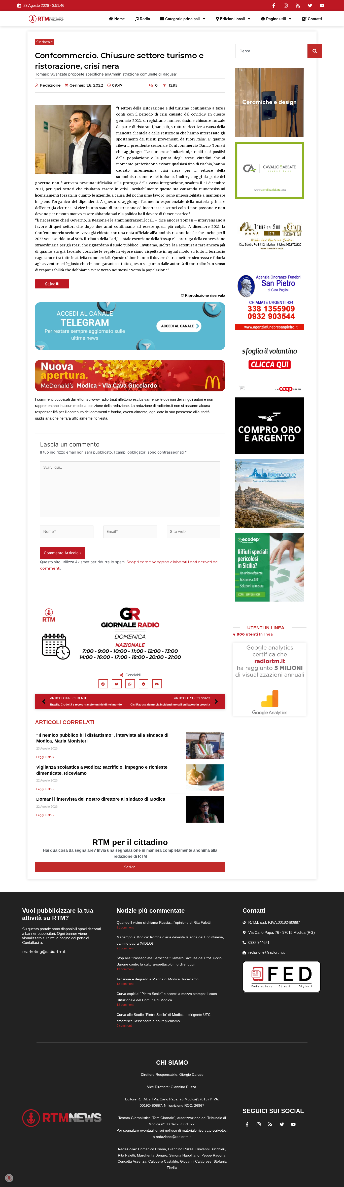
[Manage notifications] (9, 1178)
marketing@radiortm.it (43, 951)
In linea (253, 634)
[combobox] (271, 51)
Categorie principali (182, 19)
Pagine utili (276, 19)
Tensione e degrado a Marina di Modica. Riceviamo (157, 979)
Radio (145, 19)
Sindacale (44, 42)
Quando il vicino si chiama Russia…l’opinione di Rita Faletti (164, 922)
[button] (103, 683)
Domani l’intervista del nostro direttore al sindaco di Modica (100, 799)
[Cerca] (314, 51)
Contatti (315, 19)
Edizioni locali (232, 19)
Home (119, 19)
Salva (50, 284)
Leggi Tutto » (45, 757)
